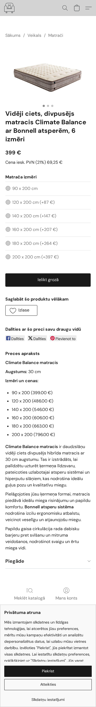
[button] (9, 8)
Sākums (13, 35)
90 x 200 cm (25, 188)
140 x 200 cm (34, 216)
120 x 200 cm (33, 202)
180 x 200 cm (35, 243)
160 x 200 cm (35, 229)
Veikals (34, 35)
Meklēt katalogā (29, 598)
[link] (48, 697)
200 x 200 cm (35, 257)
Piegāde (14, 561)
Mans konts (66, 598)
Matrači (55, 35)
